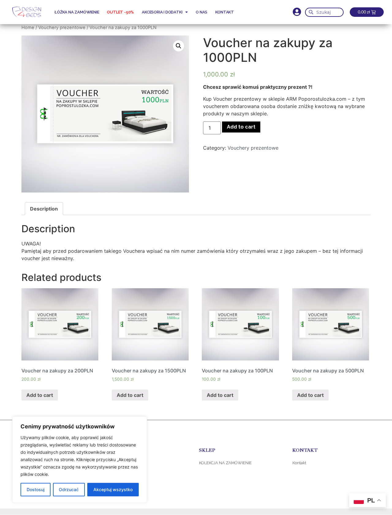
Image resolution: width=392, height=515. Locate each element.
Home (27, 27)
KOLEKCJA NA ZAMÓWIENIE (225, 463)
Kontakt (224, 12)
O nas (201, 12)
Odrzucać (69, 489)
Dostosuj (35, 489)
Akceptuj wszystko (113, 489)
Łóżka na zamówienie (77, 12)
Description (44, 209)
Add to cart (241, 127)
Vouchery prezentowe (61, 27)
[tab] (44, 208)
